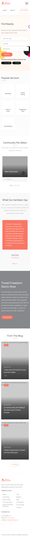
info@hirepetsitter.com (12, 520)
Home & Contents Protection (7, 505)
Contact (18, 507)
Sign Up (12, 10)
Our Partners (20, 502)
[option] (15, 170)
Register (18, 497)
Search (6, 54)
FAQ (17, 494)
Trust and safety (7, 502)
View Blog (15, 464)
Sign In (4, 10)
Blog (17, 499)
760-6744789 (10, 518)
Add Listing (24, 10)
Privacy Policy (6, 499)
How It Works (20, 505)
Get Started (7, 317)
